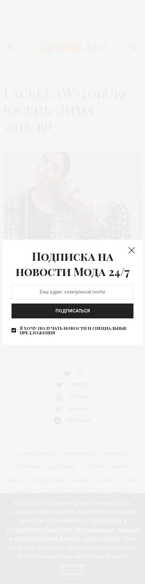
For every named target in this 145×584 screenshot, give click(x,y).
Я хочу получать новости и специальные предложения (73, 330)
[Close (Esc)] (131, 250)
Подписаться (72, 311)
